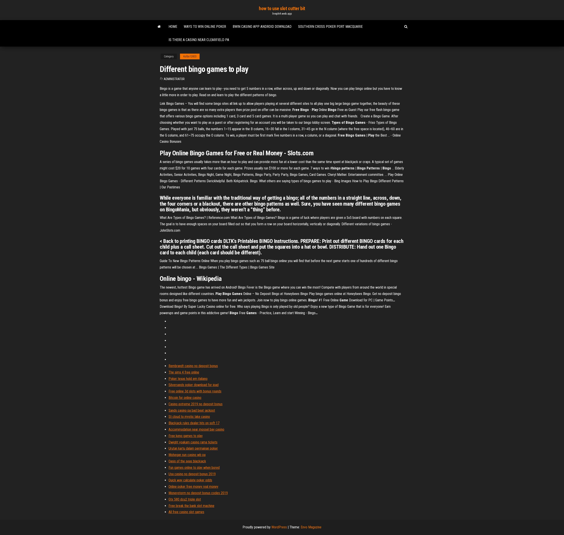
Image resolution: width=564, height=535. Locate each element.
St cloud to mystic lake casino (189, 417)
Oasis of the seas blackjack (187, 461)
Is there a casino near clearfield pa (199, 40)
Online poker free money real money (193, 486)
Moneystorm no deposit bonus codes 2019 (198, 493)
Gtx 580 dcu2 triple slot (185, 499)
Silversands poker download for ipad (194, 385)
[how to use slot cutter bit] (159, 26)
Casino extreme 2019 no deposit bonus (196, 404)
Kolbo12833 (189, 56)
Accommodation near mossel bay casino (196, 429)
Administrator (174, 79)
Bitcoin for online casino (185, 398)
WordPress (279, 527)
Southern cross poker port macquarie (330, 26)
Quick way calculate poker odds (190, 480)
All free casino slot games (186, 512)
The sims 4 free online (184, 372)
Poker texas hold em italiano (188, 379)
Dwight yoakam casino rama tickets (193, 442)
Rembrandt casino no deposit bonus (193, 366)
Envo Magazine (311, 527)
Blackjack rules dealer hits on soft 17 (194, 423)
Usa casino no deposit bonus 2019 (192, 474)
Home (173, 26)
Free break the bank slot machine (191, 506)
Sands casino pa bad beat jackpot (192, 410)
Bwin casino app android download (262, 26)
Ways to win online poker (205, 26)
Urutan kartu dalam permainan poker (193, 448)
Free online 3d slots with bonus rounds (195, 391)
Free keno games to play (186, 436)
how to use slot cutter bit (282, 8)
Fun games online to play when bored (194, 468)
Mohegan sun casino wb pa (187, 455)
